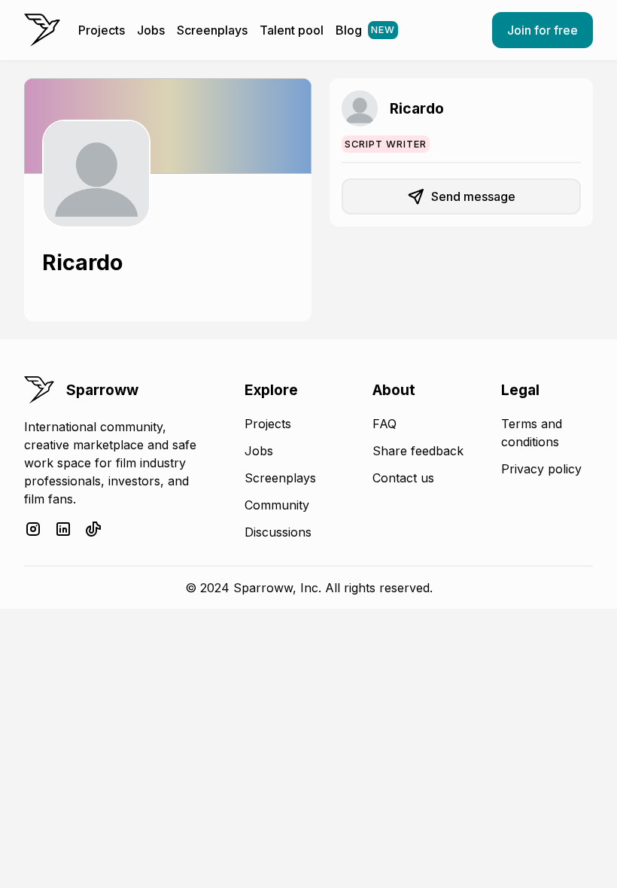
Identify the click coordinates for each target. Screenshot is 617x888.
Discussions (278, 532)
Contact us (403, 477)
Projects (101, 30)
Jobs (151, 30)
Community (277, 504)
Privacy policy (541, 468)
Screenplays (212, 30)
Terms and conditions (531, 432)
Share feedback (418, 450)
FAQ (384, 423)
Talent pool (292, 30)
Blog (365, 30)
